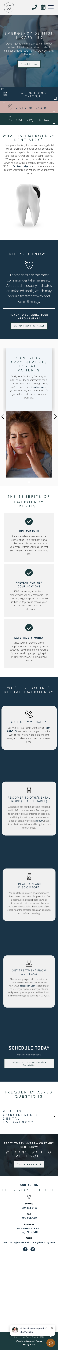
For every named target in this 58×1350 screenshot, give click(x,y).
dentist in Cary (27, 985)
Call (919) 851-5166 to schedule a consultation (29, 1063)
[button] (51, 7)
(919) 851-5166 (29, 1207)
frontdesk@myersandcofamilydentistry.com (29, 1242)
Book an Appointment (29, 1164)
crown (39, 820)
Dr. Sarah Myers (22, 166)
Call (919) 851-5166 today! (29, 326)
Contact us (37, 387)
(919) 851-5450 (29, 1218)
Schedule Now (29, 64)
